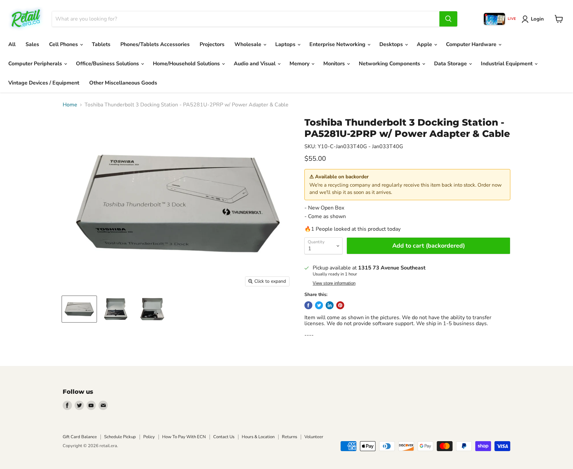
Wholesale (248, 44)
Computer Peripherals (35, 63)
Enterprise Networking (338, 44)
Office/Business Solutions (108, 63)
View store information (334, 283)
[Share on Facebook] (308, 305)
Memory (300, 63)
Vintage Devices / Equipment (43, 83)
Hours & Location (258, 437)
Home (70, 105)
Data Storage (451, 63)
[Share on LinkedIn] (330, 305)
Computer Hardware (472, 44)
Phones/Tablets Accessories (155, 44)
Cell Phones (64, 44)
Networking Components (390, 63)
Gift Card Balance (80, 437)
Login (537, 19)
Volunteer (313, 437)
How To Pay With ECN (184, 437)
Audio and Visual (255, 63)
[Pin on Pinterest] (340, 305)
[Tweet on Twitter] (319, 305)
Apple (425, 44)
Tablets (101, 44)
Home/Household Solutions (187, 63)
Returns (289, 437)
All (12, 44)
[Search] (448, 19)
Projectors (212, 44)
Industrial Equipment (507, 63)
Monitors (334, 63)
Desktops (391, 44)
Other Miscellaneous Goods (123, 83)
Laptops (286, 44)
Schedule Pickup (120, 437)
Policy (149, 437)
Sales (32, 44)
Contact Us (223, 437)
